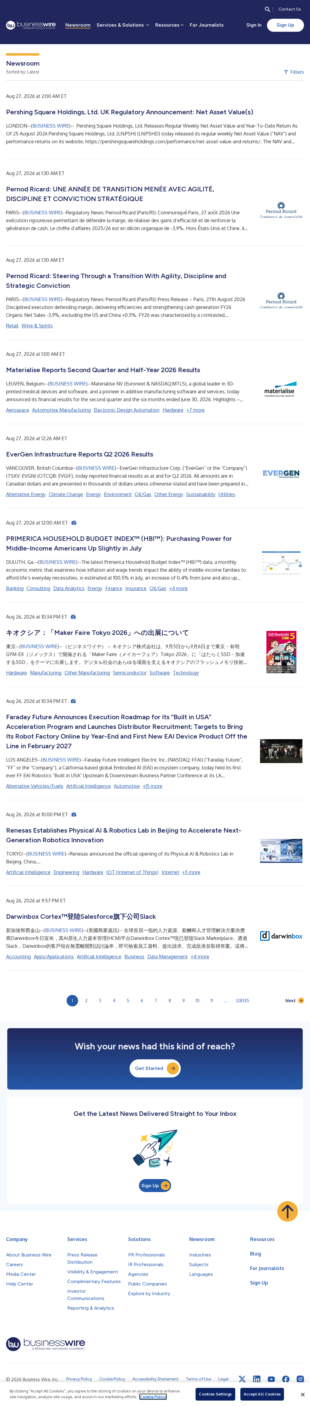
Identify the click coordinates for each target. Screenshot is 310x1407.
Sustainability (201, 494)
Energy (93, 494)
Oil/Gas (143, 494)
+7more (195, 410)
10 (198, 1000)
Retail (12, 326)
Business (134, 957)
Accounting (18, 957)
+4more (178, 588)
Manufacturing (45, 673)
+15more (152, 786)
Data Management (167, 957)
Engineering (66, 872)
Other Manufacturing (87, 673)
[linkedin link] (256, 1379)
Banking (15, 588)
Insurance (136, 588)
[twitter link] (242, 1379)
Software (160, 673)
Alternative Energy (26, 494)
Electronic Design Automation (127, 410)
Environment (118, 494)
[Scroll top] (287, 1211)
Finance (113, 588)
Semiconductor (130, 673)
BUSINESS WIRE (50, 126)
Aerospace (17, 410)
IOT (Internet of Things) (132, 872)
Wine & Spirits (37, 326)
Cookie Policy (153, 1396)
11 (211, 1000)
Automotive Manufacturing (61, 410)
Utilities (227, 494)
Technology (186, 673)
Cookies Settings (215, 1394)
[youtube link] (271, 1379)
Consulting (38, 588)
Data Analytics (68, 588)
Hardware (173, 410)
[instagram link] (300, 1379)
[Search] (267, 9)
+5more (191, 872)
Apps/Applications (54, 957)
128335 (242, 1000)
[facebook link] (285, 1379)
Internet (170, 872)
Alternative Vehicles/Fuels (34, 786)
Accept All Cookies (262, 1394)
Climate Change (66, 494)
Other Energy (168, 494)
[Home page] (31, 25)
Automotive (127, 786)
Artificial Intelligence (88, 786)
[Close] (303, 1394)
